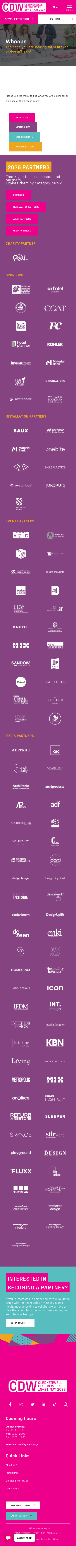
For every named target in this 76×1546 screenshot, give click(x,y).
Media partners (22, 230)
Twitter (32, 1404)
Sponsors (18, 194)
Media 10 (51, 1533)
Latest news (12, 1488)
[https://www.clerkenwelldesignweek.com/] (24, 7)
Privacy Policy (39, 1533)
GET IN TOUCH (18, 1322)
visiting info (23, 127)
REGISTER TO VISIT (25, 146)
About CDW (12, 1464)
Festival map (12, 1472)
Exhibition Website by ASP (38, 1528)
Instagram (21, 1404)
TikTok (54, 1404)
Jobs (58, 1533)
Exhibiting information (17, 1480)
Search (65, 1404)
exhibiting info (24, 136)
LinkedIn (43, 1404)
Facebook (10, 1404)
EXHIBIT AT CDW (19, 1515)
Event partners (22, 218)
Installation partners (26, 206)
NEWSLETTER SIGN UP (19, 19)
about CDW (22, 117)
